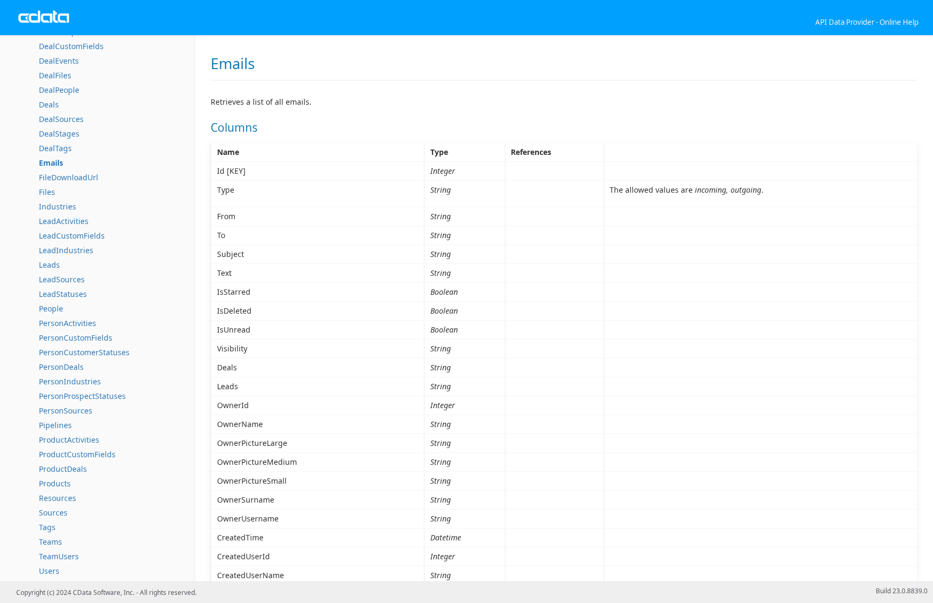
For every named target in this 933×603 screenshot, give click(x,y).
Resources (57, 498)
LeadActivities (64, 221)
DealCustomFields (71, 46)
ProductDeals (63, 469)
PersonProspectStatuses (82, 396)
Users (49, 571)
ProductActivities (69, 440)
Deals (49, 104)
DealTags (55, 148)
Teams (50, 542)
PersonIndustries (70, 381)
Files (47, 192)
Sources (53, 512)
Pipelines (55, 425)
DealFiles (55, 75)
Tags (47, 527)
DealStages (59, 133)
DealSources (61, 119)
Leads (49, 265)
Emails (51, 163)
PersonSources (65, 410)
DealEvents (59, 61)
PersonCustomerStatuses (84, 352)
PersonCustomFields (75, 338)
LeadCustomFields (72, 236)
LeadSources (62, 279)
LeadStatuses (63, 294)
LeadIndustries (66, 250)
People (51, 308)
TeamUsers (59, 556)
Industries (57, 206)
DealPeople (59, 90)
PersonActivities (67, 323)
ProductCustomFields (77, 454)
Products (55, 483)
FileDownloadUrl (68, 177)
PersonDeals (61, 367)
